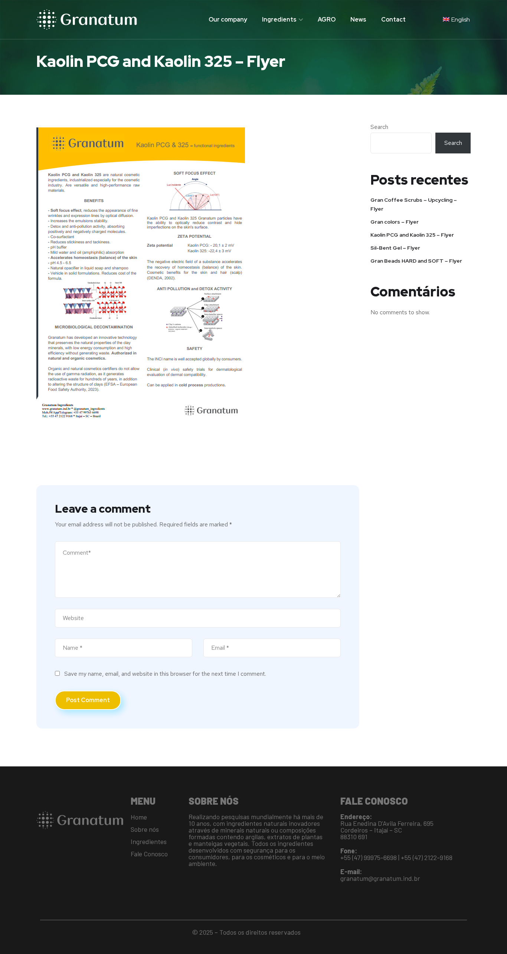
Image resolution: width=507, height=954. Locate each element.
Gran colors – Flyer (394, 221)
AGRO (327, 19)
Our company (228, 19)
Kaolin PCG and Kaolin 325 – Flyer (412, 234)
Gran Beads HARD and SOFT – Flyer (416, 260)
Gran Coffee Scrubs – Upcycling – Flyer (413, 204)
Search (379, 127)
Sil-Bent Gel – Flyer (395, 247)
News (358, 19)
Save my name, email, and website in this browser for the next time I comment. (165, 674)
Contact (393, 19)
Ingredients (279, 19)
